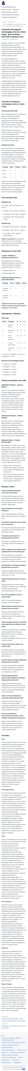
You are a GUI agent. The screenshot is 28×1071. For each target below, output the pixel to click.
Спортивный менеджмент (9, 17)
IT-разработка (17, 1062)
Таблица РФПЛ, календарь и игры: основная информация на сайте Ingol (13, 1019)
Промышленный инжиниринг (11, 15)
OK (23, 1069)
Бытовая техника (6, 1062)
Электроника (15, 1060)
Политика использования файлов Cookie (13, 1042)
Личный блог (11, 22)
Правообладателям (7, 1047)
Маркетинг (16, 9)
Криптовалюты (6, 1060)
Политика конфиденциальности (11, 1045)
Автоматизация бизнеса (9, 7)
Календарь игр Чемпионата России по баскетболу (14, 1026)
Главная (4, 22)
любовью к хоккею (12, 49)
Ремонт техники (6, 9)
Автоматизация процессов (9, 12)
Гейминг (20, 1057)
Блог (3, 1035)
